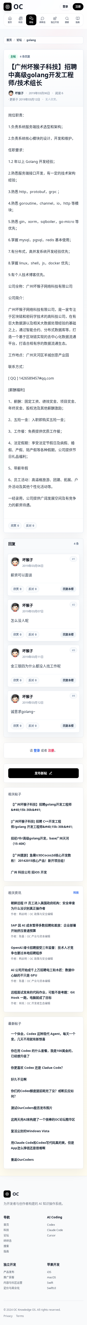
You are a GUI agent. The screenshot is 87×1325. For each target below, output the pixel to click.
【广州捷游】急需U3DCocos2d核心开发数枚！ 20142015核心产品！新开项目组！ (41, 858)
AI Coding (54, 1217)
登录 (65, 6)
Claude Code (55, 1230)
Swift (50, 1283)
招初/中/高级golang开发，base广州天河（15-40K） (40, 841)
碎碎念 (8, 1241)
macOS (51, 1277)
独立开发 (10, 1264)
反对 (30, 526)
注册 (78, 6)
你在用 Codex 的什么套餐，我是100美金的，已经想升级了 (43, 1053)
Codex (51, 1225)
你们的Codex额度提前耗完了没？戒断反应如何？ (42, 1093)
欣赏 (15, 526)
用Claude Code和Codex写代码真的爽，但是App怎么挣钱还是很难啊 (42, 1145)
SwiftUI (51, 1288)
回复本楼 (68, 589)
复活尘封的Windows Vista (30, 1131)
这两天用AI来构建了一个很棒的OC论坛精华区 (43, 1119)
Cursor (51, 1235)
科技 (76, 893)
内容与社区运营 (13, 1283)
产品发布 (9, 1272)
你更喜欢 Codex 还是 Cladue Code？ (37, 1067)
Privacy (8, 1316)
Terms (20, 1316)
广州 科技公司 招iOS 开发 (29, 872)
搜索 (6, 1246)
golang (31, 40)
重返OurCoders (22, 1159)
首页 (9, 40)
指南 (6, 1251)
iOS (49, 1272)
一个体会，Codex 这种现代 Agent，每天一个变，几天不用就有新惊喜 (43, 1036)
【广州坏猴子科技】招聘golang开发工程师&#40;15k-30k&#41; (41, 807)
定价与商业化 (12, 1288)
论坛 (19, 40)
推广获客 (9, 1277)
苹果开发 (53, 1264)
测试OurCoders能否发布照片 (31, 1108)
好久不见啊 (19, 1079)
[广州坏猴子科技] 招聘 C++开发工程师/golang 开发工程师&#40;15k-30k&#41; (42, 824)
